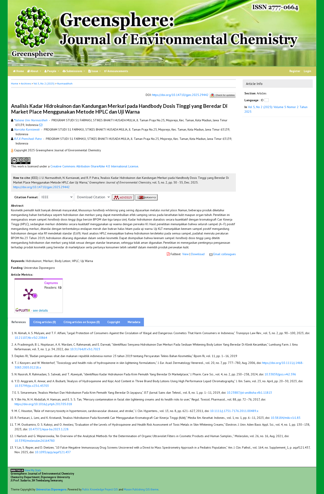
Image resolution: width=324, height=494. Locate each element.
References (18, 322)
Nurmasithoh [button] (65, 83)
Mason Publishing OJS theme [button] (141, 489)
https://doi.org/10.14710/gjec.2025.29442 (180, 95)
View (185, 254)
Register (294, 71)
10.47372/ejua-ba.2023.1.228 (48, 429)
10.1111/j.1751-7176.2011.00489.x (234, 411)
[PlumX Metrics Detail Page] (29, 294)
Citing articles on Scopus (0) (81, 322)
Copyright (113, 322)
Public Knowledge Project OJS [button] (100, 489)
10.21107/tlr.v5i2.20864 (31, 338)
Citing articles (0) (44, 322)
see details (40, 310)
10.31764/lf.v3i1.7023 (85, 349)
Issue (95, 71)
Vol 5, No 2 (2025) (44, 83)
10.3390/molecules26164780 (35, 441)
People (52, 71)
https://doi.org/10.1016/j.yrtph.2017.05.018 (43, 404)
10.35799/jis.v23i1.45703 (32, 386)
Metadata (134, 322)
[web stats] (17, 470)
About (34, 71)
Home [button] (14, 83)
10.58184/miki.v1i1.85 (285, 418)
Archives (26, 83)
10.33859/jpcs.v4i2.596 (280, 374)
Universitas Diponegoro (51, 489)
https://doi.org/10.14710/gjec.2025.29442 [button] (41, 187)
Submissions (74, 71)
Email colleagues (224, 254)
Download (198, 254)
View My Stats (32, 470)
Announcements (117, 71)
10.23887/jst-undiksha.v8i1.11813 (249, 393)
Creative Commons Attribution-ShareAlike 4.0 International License (94, 166)
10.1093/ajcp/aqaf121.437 (53, 452)
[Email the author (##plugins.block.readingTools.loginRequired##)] (40, 125)
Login (307, 71)
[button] (12, 150)
